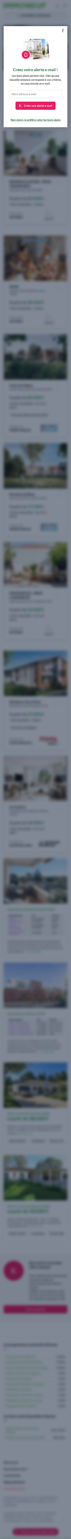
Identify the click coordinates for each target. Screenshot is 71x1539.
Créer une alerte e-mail (37, 105)
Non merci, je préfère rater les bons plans (36, 119)
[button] (63, 30)
